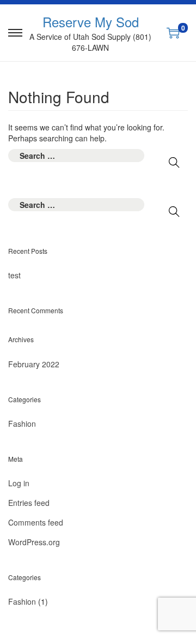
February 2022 (33, 364)
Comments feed (35, 522)
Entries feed (29, 502)
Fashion (22, 423)
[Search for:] (76, 155)
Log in (18, 483)
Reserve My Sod (90, 21)
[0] (173, 32)
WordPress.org (34, 541)
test (14, 275)
